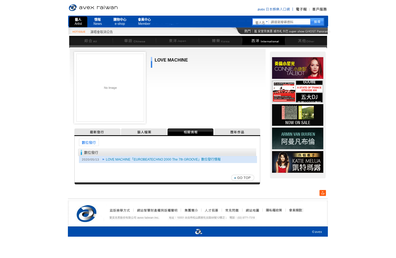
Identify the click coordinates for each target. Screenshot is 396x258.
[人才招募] (211, 210)
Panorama (323, 31)
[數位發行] (89, 142)
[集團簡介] (190, 210)
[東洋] (177, 40)
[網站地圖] (252, 210)
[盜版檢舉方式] (119, 210)
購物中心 (119, 22)
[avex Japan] (193, 232)
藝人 (78, 22)
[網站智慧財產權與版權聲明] (157, 210)
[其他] (306, 40)
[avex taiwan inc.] (87, 213)
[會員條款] (296, 210)
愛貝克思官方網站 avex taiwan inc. (108, 8)
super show (296, 31)
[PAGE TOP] (243, 178)
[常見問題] (231, 210)
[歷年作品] (237, 131)
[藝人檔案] (144, 131)
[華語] (134, 40)
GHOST (310, 31)
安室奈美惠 (265, 31)
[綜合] (91, 40)
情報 (97, 22)
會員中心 (144, 22)
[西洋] (263, 40)
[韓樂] (220, 40)
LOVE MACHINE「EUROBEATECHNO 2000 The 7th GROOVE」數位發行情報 (163, 159)
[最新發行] (97, 131)
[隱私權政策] (272, 210)
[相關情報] (191, 131)
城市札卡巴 (280, 31)
